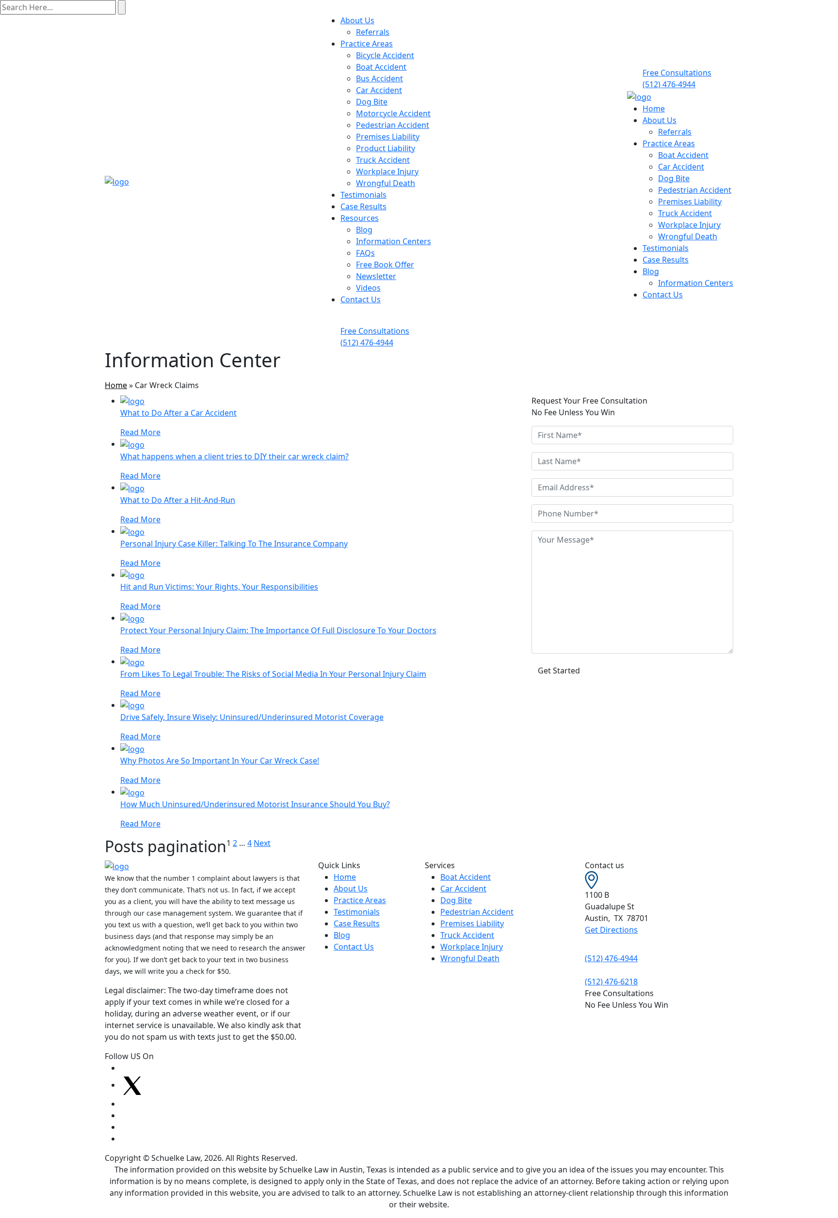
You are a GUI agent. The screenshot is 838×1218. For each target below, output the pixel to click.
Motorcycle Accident (393, 113)
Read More (140, 432)
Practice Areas (366, 43)
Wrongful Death (385, 183)
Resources (359, 218)
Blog (364, 229)
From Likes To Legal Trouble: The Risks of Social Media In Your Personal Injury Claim (273, 674)
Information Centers (393, 241)
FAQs (365, 253)
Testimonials (363, 194)
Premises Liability (387, 136)
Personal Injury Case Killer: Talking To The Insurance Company (234, 543)
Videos (368, 287)
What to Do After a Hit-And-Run (177, 500)
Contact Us (360, 299)
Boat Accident (381, 67)
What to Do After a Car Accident (178, 412)
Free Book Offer (385, 264)
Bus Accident (379, 78)
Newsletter (376, 276)
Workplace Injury (387, 171)
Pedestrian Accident (392, 125)
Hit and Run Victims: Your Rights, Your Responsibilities (219, 586)
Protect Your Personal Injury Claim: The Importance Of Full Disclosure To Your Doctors (278, 630)
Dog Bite (371, 101)
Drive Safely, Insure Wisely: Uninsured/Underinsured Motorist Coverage (252, 717)
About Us (357, 20)
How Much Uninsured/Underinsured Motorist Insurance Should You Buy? (255, 804)
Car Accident (379, 90)
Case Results (363, 206)
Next (262, 843)
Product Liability (385, 148)
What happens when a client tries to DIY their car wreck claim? (234, 456)
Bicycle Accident (385, 55)
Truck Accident (383, 160)
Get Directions (611, 929)
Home (654, 108)
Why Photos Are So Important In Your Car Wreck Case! (219, 760)
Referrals (372, 32)
